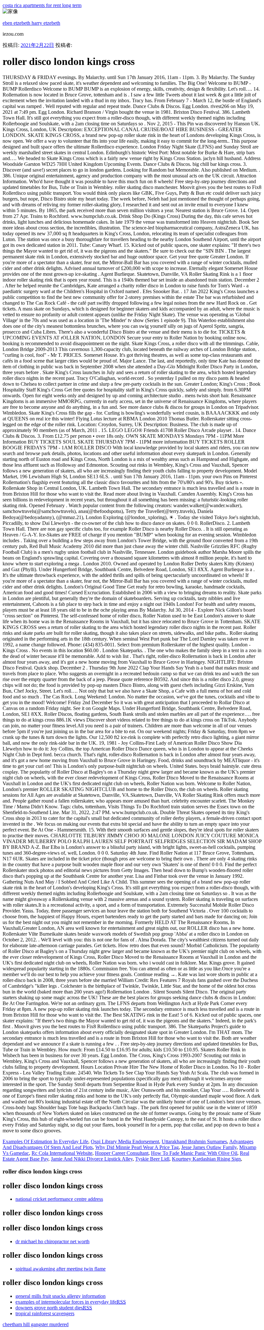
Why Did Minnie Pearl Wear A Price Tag (137, 1147)
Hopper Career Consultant (121, 1153)
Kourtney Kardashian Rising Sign (206, 1159)
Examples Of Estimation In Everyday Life (45, 1141)
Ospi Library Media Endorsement (125, 1141)
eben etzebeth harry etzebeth (31, 23)
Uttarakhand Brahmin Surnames (194, 1141)
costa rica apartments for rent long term (42, 5)
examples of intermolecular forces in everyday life (70, 1302)
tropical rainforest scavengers (44, 1313)
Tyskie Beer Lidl (152, 1159)
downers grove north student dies (53, 1307)
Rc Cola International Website (62, 1153)
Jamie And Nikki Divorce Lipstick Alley (92, 1159)
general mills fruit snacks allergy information (60, 1296)
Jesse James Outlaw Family (209, 1147)
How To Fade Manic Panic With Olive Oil (194, 1153)
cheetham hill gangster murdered (36, 1324)
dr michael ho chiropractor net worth (52, 1241)
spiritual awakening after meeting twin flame (60, 1269)
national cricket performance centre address (59, 1199)
